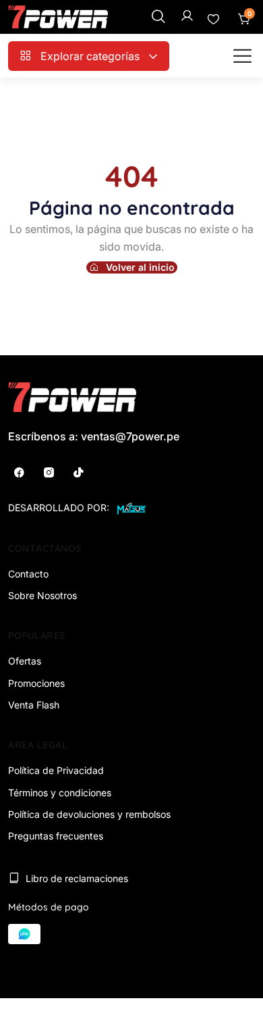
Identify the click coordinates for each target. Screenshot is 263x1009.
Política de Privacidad (56, 770)
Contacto (28, 573)
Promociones (36, 683)
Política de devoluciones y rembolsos (89, 814)
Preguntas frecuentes (55, 836)
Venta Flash (33, 704)
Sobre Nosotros (42, 595)
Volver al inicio (140, 267)
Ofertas (24, 661)
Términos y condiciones (59, 792)
